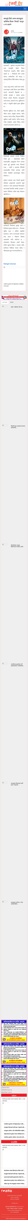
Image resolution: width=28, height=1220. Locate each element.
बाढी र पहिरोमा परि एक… (17, 307)
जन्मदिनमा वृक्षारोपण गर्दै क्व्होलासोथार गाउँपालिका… (17, 665)
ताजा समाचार (4, 302)
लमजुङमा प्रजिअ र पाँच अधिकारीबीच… (17, 903)
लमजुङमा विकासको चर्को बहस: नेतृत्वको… (17, 784)
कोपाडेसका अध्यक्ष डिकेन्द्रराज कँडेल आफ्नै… (17, 546)
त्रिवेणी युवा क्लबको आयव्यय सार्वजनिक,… (18, 426)
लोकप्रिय (11, 302)
